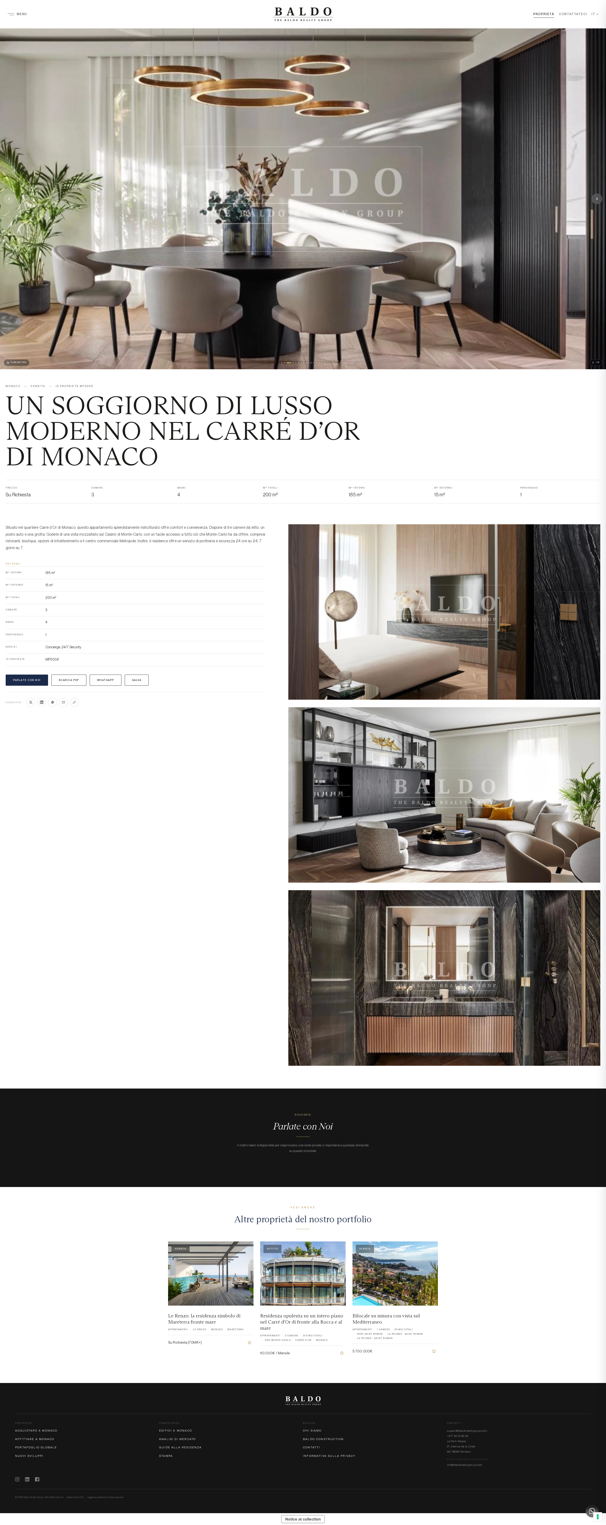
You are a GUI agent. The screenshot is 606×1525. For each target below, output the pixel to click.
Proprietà (543, 14)
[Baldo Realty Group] (303, 1400)
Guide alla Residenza (180, 1447)
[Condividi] (74, 702)
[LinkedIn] (41, 702)
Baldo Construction (323, 1439)
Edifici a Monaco (175, 1430)
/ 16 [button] (596, 362)
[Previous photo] (9, 199)
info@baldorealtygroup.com (464, 1465)
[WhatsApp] (52, 702)
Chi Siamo (312, 1430)
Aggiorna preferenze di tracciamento (105, 1497)
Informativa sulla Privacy (329, 1456)
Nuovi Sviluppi (29, 1456)
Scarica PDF (69, 680)
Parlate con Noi (27, 680)
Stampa (166, 1456)
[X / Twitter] (30, 702)
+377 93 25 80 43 (457, 1436)
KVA (81, 1497)
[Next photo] (597, 199)
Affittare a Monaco (34, 1439)
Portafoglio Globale (36, 1447)
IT (593, 14)
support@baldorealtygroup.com (467, 1430)
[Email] (63, 702)
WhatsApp (105, 680)
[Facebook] (37, 1479)
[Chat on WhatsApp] (592, 1511)
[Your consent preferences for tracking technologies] (597, 1516)
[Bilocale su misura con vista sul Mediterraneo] (434, 1351)
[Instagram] (17, 1479)
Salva (137, 680)
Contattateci (573, 14)
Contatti (311, 1447)
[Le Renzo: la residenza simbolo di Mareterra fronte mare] (249, 1342)
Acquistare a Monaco (36, 1430)
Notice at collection (303, 1519)
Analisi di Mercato (177, 1439)
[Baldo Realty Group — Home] (303, 14)
